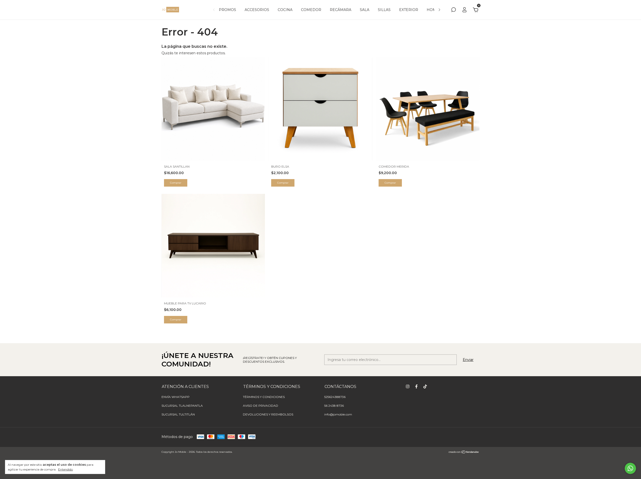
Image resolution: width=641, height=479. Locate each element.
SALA (364, 10)
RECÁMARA (340, 10)
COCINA (285, 10)
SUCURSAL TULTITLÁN (178, 414)
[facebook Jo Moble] (416, 386)
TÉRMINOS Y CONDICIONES (264, 397)
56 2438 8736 (334, 405)
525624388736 (335, 397)
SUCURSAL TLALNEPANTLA (182, 405)
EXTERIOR (408, 10)
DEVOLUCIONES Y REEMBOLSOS (268, 414)
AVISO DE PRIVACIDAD (260, 405)
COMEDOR (311, 10)
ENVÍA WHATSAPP (176, 397)
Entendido (65, 469)
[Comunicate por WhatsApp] (630, 468)
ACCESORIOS (257, 10)
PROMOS (227, 10)
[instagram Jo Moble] (408, 386)
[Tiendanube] (463, 452)
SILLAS (384, 10)
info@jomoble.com (338, 414)
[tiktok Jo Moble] (425, 386)
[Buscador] (453, 10)
